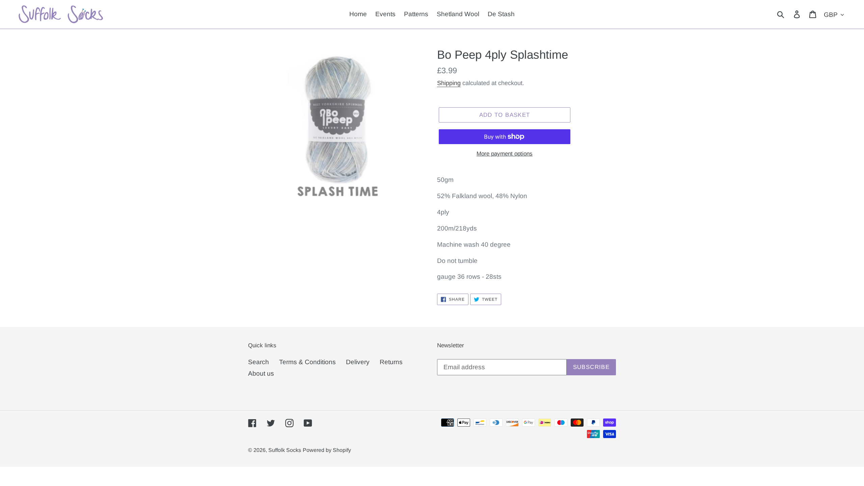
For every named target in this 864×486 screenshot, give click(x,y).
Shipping (449, 83)
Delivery (358, 362)
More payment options (505, 154)
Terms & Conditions (307, 362)
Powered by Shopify (327, 450)
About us (261, 373)
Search (258, 362)
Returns (391, 362)
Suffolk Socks (284, 450)
